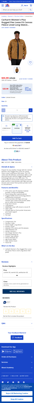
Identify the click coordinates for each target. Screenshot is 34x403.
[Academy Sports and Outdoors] (7, 5)
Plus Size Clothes (19, 16)
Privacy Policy (28, 386)
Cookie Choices (6, 389)
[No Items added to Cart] (30, 5)
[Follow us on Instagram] (18, 382)
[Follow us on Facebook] (3, 382)
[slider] (17, 48)
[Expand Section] (17, 275)
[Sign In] (22, 5)
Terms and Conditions (10, 388)
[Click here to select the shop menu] (3, 5)
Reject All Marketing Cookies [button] (17, 393)
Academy (4, 16)
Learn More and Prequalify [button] (28, 89)
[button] (28, 89)
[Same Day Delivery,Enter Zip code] (27, 129)
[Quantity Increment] (30, 110)
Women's (10, 16)
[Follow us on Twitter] (8, 382)
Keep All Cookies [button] (17, 399)
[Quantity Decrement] (3, 110)
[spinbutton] (17, 110)
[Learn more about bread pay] (17, 151)
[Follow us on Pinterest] (24, 382)
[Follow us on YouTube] (13, 382)
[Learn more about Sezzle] (17, 145)
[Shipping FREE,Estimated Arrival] (17, 129)
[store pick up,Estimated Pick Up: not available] (6, 129)
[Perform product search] (30, 10)
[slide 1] (17, 70)
